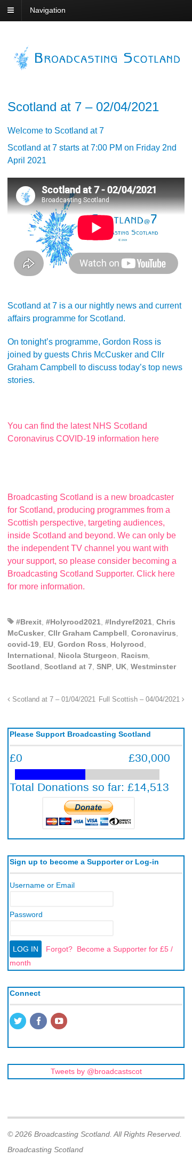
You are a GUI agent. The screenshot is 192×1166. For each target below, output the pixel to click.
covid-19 (23, 644)
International (30, 655)
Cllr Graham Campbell (87, 633)
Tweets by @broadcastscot (96, 1071)
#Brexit (29, 622)
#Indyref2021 (128, 622)
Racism (134, 655)
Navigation (48, 10)
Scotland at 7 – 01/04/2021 (52, 699)
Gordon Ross (82, 644)
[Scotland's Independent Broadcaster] (96, 67)
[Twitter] (19, 1022)
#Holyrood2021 (73, 622)
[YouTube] (60, 1022)
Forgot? (59, 949)
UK (121, 666)
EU (48, 644)
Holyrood (127, 644)
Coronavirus (153, 633)
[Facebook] (39, 1022)
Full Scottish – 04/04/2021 (140, 699)
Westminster (153, 666)
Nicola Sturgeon (87, 655)
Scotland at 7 (68, 666)
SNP (104, 666)
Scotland (23, 666)
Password (26, 914)
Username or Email (42, 885)
